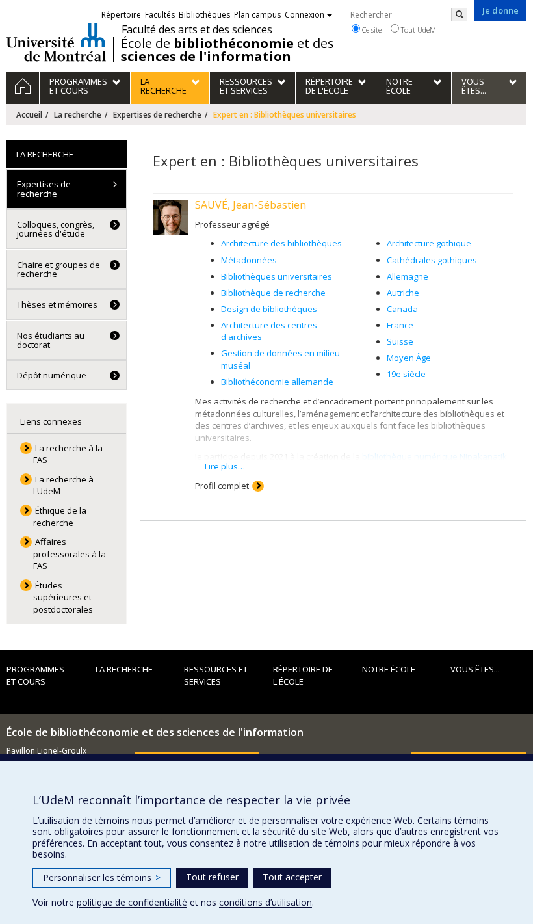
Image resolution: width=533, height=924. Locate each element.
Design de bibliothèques (269, 309)
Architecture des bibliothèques (281, 243)
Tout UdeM (417, 29)
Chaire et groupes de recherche (58, 269)
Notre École (388, 669)
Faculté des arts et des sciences (197, 29)
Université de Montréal (56, 42)
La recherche (77, 114)
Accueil (29, 114)
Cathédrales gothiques (432, 260)
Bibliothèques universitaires (276, 276)
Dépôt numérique (51, 375)
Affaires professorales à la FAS (69, 554)
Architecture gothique (429, 243)
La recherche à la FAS (68, 454)
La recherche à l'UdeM (63, 485)
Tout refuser (212, 877)
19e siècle (406, 374)
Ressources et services (216, 675)
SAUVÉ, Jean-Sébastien (250, 205)
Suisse (400, 341)
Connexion (304, 14)
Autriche (403, 292)
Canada (402, 309)
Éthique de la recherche (59, 517)
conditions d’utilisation (265, 902)
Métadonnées (249, 260)
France (400, 325)
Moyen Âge (409, 357)
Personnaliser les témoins (102, 877)
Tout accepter (292, 877)
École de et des (227, 50)
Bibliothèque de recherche (273, 292)
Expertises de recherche (157, 114)
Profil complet (222, 486)
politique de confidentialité (132, 902)
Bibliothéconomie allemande (277, 382)
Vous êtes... (475, 669)
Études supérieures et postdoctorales (63, 597)
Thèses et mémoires (57, 304)
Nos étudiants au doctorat (50, 340)
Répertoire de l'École (303, 675)
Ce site (371, 29)
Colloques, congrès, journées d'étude (55, 228)
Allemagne (407, 276)
